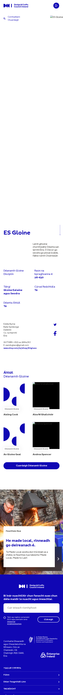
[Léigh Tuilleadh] (58, 559)
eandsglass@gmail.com (17, 345)
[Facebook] (55, 333)
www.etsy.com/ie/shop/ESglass (20, 348)
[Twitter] (55, 325)
